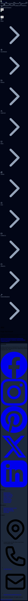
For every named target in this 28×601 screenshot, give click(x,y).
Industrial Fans (15, 338)
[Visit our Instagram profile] (14, 405)
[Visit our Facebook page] (14, 378)
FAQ (12, 5)
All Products (9, 338)
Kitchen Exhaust (7, 500)
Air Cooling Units (8, 496)
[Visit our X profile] (14, 459)
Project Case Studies (8, 509)
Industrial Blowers (8, 494)
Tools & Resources (6, 7)
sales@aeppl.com (17, 594)
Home (3, 3)
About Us (24, 5)
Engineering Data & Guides (10, 508)
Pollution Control (8, 499)
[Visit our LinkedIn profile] (14, 486)
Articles (7, 5)
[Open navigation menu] (2, 9)
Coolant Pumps (7, 502)
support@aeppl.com (8, 594)
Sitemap (10, 599)
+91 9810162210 (8, 569)
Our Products (10, 3)
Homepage (3, 338)
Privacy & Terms (5, 599)
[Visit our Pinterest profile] (14, 432)
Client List (23, 3)
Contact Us (17, 5)
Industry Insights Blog (9, 510)
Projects (17, 3)
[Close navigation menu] (2, 17)
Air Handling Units (9, 340)
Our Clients (6, 512)
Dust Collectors (17, 340)
